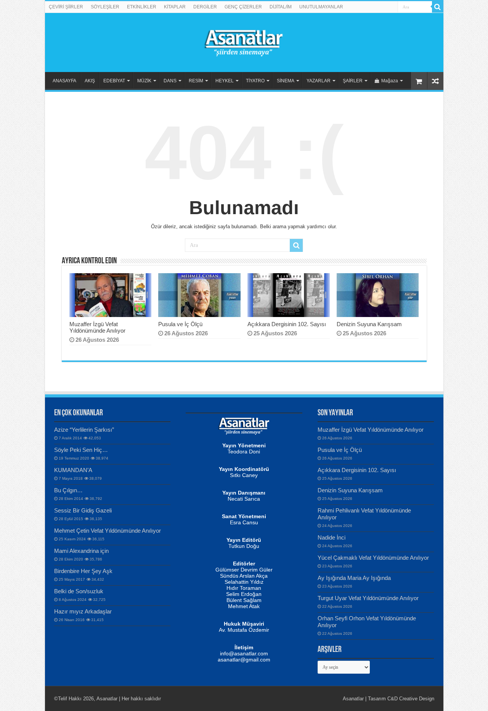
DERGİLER (205, 7)
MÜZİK (144, 80)
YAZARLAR (319, 80)
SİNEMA (285, 80)
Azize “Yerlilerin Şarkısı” (84, 429)
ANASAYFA (64, 80)
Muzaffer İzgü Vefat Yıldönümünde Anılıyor (97, 327)
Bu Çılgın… (68, 490)
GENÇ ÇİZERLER (243, 7)
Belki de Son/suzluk (78, 591)
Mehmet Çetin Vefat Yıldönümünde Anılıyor (107, 530)
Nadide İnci (331, 537)
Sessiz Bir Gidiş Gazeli (83, 510)
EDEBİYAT (114, 80)
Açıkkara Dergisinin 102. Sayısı (286, 324)
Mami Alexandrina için (81, 551)
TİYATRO (255, 80)
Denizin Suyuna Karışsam (369, 324)
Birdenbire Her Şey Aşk (83, 571)
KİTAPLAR (175, 7)
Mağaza (389, 80)
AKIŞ (90, 80)
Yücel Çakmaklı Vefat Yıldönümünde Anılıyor (373, 557)
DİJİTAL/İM (281, 7)
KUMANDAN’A (73, 470)
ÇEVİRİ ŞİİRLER (66, 7)
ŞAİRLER (353, 80)
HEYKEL (224, 80)
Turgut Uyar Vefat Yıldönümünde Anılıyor (368, 598)
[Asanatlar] (244, 41)
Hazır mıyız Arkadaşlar (83, 611)
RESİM (196, 80)
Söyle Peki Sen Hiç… (81, 450)
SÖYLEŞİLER (105, 7)
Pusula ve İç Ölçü (180, 324)
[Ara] (437, 7)
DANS (170, 80)
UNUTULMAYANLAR (321, 7)
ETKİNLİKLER (141, 7)
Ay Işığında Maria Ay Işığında (354, 578)
